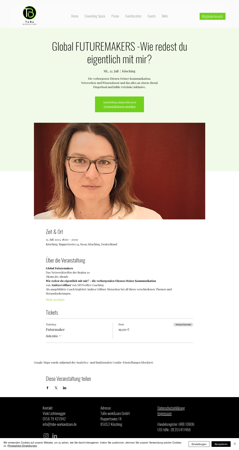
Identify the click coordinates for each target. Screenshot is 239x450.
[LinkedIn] (54, 435)
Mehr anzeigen (55, 299)
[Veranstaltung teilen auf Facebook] (47, 387)
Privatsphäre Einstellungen (22, 445)
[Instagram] (46, 435)
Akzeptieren (221, 444)
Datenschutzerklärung (171, 408)
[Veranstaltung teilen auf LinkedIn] (64, 387)
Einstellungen (199, 444)
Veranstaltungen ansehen (120, 106)
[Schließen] (235, 444)
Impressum (164, 413)
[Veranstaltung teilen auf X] (56, 387)
